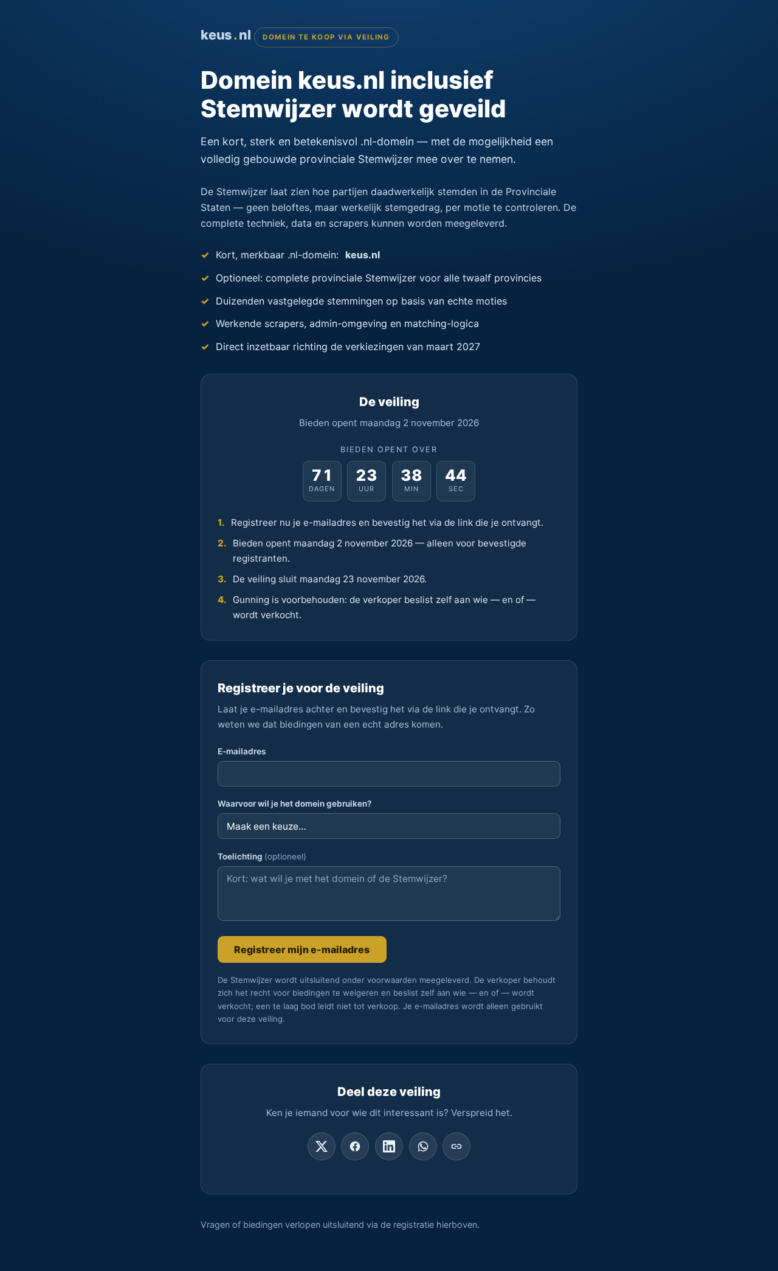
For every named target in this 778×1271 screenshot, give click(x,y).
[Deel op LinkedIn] (389, 1146)
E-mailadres (242, 751)
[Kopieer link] (456, 1146)
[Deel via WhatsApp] (423, 1146)
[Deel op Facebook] (355, 1146)
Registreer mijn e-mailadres (302, 949)
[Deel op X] (322, 1146)
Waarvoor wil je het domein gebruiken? (294, 803)
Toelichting (262, 856)
